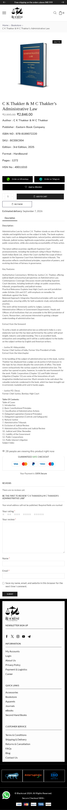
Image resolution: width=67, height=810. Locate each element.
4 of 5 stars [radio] (27, 514)
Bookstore (16, 25)
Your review (9, 519)
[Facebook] (6, 636)
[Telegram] (29, 636)
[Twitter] (12, 636)
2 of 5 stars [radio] (9, 514)
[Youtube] (23, 636)
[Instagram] (18, 636)
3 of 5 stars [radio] (17, 514)
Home (5, 25)
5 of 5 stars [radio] (39, 514)
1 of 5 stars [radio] (3, 514)
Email (6, 570)
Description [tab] (10, 218)
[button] (4, 13)
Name (6, 558)
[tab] (9, 218)
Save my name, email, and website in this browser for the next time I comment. (34, 585)
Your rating (8, 511)
